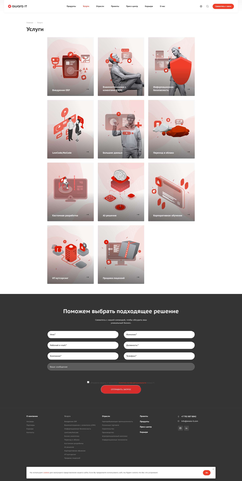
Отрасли (106, 416)
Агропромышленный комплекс (115, 436)
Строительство (108, 429)
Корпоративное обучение (74, 451)
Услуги (67, 416)
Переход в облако (71, 440)
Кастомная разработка (73, 443)
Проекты (144, 416)
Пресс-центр (146, 427)
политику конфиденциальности (132, 383)
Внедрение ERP (70, 421)
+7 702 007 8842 (188, 416)
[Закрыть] (213, 469)
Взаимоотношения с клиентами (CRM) (79, 425)
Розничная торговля (110, 425)
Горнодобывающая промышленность (117, 421)
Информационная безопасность (77, 429)
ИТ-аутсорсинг (70, 454)
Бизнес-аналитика (71, 436)
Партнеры (30, 425)
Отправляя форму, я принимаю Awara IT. (122, 383)
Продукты (144, 421)
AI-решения (69, 447)
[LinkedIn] (186, 428)
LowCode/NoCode (71, 432)
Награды (30, 421)
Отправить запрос (121, 389)
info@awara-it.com (189, 421)
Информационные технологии (114, 440)
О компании (32, 416)
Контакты (30, 432)
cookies (46, 473)
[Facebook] (180, 428)
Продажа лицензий (72, 458)
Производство (108, 432)
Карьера (30, 429)
